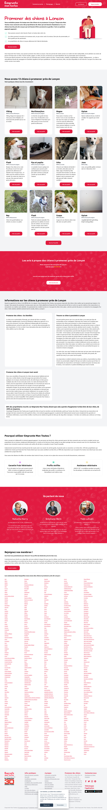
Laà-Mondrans (47, 690)
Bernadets (26, 586)
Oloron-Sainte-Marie (68, 714)
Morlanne (66, 686)
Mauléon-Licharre (68, 635)
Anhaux (6, 620)
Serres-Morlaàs (87, 690)
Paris (75, 788)
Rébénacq (86, 603)
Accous (6, 588)
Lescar (65, 579)
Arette (6, 646)
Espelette (26, 754)
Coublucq (26, 724)
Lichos (65, 592)
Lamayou (46, 724)
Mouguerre (66, 688)
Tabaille (85, 709)
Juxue (45, 688)
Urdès (85, 724)
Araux (6, 631)
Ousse (65, 742)
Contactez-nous (33, 807)
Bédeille (6, 748)
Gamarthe (46, 599)
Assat (6, 688)
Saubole (85, 669)
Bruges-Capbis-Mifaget (29, 645)
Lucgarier (66, 616)
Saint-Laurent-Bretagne (89, 645)
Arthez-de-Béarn (8, 673)
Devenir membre (12, 568)
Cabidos (26, 663)
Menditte (66, 646)
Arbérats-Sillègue (8, 633)
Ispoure (45, 671)
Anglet (6, 616)
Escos (25, 742)
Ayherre (6, 720)
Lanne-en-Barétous (48, 727)
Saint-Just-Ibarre (87, 643)
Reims (79, 792)
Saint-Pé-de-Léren (88, 646)
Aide (26, 786)
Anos (6, 622)
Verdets (85, 741)
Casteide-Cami (27, 678)
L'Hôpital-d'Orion (67, 588)
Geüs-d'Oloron (47, 626)
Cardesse (26, 671)
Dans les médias (49, 784)
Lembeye (46, 757)
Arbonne (6, 635)
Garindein (46, 603)
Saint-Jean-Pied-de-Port (89, 639)
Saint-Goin (86, 631)
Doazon (26, 733)
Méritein (66, 652)
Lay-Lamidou (47, 748)
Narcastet (66, 699)
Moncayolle (66, 669)
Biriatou (26, 614)
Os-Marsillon (66, 731)
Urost (85, 727)
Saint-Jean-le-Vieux (88, 637)
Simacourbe (86, 697)
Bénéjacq (7, 759)
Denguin (26, 729)
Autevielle (7, 714)
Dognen (26, 735)
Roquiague (86, 613)
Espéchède (26, 752)
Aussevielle (7, 709)
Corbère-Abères (27, 720)
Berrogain (26, 588)
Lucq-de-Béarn (67, 618)
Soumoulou (86, 701)
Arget (6, 650)
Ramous (85, 601)
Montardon (66, 680)
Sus (84, 705)
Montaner (66, 678)
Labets (45, 699)
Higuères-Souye (47, 654)
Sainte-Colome (87, 624)
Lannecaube (46, 725)
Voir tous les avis (53, 282)
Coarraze (26, 716)
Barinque (7, 735)
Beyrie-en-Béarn (28, 598)
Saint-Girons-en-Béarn (88, 628)
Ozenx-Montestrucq (68, 744)
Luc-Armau (66, 613)
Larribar (46, 739)
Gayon (45, 613)
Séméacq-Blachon (87, 686)
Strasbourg (73, 794)
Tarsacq (85, 714)
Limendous (66, 594)
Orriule (65, 725)
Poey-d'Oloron (87, 579)
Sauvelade (86, 677)
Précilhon (86, 598)
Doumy (25, 739)
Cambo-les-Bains (27, 667)
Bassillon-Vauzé (8, 739)
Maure (65, 637)
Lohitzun (66, 596)
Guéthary (46, 633)
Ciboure (26, 712)
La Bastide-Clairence (48, 693)
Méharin (66, 641)
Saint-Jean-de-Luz (87, 635)
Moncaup (66, 667)
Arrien (6, 665)
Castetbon (26, 688)
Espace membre (95, 4)
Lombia (65, 598)
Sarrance (86, 667)
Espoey (25, 759)
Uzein (85, 737)
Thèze (85, 716)
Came (25, 669)
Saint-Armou (86, 616)
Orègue (65, 720)
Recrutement (48, 788)
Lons (65, 599)
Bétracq (26, 594)
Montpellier (74, 792)
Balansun (6, 724)
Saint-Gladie (86, 630)
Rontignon (86, 611)
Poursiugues (86, 592)
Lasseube (46, 744)
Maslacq (65, 628)
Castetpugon (27, 695)
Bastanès (6, 742)
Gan (45, 601)
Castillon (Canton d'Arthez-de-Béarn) (32, 697)
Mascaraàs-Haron (67, 626)
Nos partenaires (49, 786)
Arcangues (7, 641)
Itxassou (46, 677)
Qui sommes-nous (50, 777)
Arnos (6, 656)
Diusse (25, 731)
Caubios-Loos (27, 701)
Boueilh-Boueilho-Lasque (29, 631)
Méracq (65, 650)
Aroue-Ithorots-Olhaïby (10, 658)
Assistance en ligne (90, 775)
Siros (85, 699)
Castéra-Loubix (27, 684)
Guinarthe (46, 637)
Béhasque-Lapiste (8, 754)
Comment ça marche (38, 4)
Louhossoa (66, 603)
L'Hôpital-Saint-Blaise (68, 590)
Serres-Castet (87, 688)
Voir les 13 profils (53, 242)
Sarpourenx (86, 665)
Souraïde (86, 703)
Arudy (6, 680)
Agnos (6, 590)
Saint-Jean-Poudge (88, 641)
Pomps (85, 581)
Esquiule (46, 579)
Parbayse (66, 748)
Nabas (65, 697)
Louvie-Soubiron (67, 611)
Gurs (45, 641)
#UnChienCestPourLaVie (32, 792)
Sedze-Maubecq (87, 682)
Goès (45, 628)
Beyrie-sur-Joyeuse (28, 599)
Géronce (46, 620)
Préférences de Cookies (31, 794)
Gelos (45, 614)
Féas (45, 592)
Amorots (6, 607)
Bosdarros (26, 628)
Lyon (78, 788)
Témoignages (49, 4)
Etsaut (45, 588)
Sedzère (85, 684)
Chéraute (26, 710)
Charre (25, 707)
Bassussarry (7, 741)
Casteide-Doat (27, 682)
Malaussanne (66, 624)
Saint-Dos (86, 622)
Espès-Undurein (27, 756)
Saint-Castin (86, 620)
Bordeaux (78, 790)
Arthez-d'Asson (8, 671)
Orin (65, 722)
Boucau (26, 630)
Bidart (25, 605)
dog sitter (77, 775)
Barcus (6, 731)
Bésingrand (26, 592)
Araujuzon (7, 630)
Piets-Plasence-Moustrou (69, 757)
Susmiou (85, 707)
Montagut (66, 677)
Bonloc (25, 620)
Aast (6, 579)
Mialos (65, 656)
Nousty (65, 709)
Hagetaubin (46, 643)
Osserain (66, 737)
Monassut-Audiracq (68, 665)
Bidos (25, 607)
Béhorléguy (7, 756)
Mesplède (66, 654)
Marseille (73, 790)
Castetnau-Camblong (28, 692)
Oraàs (65, 716)
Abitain (6, 584)
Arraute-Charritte (8, 662)
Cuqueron (26, 727)
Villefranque (86, 750)
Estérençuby (47, 581)
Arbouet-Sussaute (8, 637)
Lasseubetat (46, 746)
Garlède (46, 605)
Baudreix (6, 744)
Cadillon (26, 665)
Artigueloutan (8, 675)
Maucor (65, 633)
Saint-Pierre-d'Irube (88, 650)
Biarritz (26, 601)
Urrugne (85, 729)
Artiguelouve (7, 677)
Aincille (6, 598)
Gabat (45, 598)
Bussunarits (26, 656)
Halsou (45, 645)
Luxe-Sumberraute (68, 620)
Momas (65, 662)
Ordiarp (65, 718)
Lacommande (47, 707)
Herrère (46, 652)
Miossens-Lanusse (68, 658)
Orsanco (66, 727)
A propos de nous (23, 807)
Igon (45, 665)
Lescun (65, 581)
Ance (6, 609)
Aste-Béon (7, 692)
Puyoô (85, 599)
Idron (45, 663)
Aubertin (6, 697)
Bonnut (26, 622)
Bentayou (26, 579)
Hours (45, 658)
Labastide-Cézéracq (48, 692)
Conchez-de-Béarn (28, 718)
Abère (6, 581)
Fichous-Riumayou (48, 594)
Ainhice (6, 601)
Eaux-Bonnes (27, 741)
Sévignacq (86, 693)
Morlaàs (65, 684)
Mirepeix (66, 660)
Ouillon (65, 741)
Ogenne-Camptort (68, 710)
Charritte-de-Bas (28, 709)
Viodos (85, 752)
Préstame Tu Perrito (74, 801)
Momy (65, 663)
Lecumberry (46, 750)
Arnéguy (6, 654)
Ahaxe (6, 592)
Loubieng (66, 601)
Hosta (45, 656)
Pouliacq (85, 590)
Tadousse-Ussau (87, 710)
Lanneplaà (46, 729)
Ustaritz (85, 733)
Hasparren (46, 646)
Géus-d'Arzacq (47, 624)
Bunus (25, 648)
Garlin (45, 607)
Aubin (6, 699)
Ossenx (65, 735)
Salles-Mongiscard (87, 656)
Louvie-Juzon (67, 609)
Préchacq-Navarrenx (88, 596)
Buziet (25, 660)
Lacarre (45, 705)
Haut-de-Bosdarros (48, 648)
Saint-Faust (86, 626)
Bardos (6, 733)
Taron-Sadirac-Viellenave (89, 712)
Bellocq (6, 757)
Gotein (45, 631)
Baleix (6, 725)
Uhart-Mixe (86, 720)
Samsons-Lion (87, 662)
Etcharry (46, 586)
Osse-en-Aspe (67, 733)
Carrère (26, 673)
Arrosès (6, 669)
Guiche (45, 635)
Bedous (6, 750)
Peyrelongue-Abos (68, 756)
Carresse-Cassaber (28, 675)
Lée (45, 754)
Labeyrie (46, 701)
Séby (85, 680)
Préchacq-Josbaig (87, 594)
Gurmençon (46, 639)
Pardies (65, 750)
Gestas (45, 622)
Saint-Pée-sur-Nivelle (88, 648)
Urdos (85, 725)
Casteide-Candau (28, 680)
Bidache (26, 603)
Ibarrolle (46, 660)
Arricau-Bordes (8, 663)
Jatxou (45, 682)
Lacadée (46, 703)
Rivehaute (86, 609)
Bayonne (6, 746)
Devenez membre (12, 46)
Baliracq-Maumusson (9, 727)
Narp (65, 701)
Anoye (6, 624)
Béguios (6, 752)
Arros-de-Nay (7, 667)
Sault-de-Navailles (87, 673)
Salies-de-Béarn (87, 654)
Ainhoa (6, 603)
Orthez (65, 729)
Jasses (45, 680)
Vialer (85, 742)
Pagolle (65, 746)
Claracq (26, 714)
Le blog (27, 788)
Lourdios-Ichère (67, 605)
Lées (45, 756)
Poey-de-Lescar (67, 759)
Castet (25, 686)
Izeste (45, 678)
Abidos (6, 583)
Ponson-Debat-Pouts (88, 583)
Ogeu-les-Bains (67, 712)
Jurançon (46, 686)
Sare (85, 663)
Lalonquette (47, 722)
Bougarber (26, 633)
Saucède (85, 671)
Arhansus (7, 652)
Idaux (45, 662)
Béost (25, 581)
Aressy (6, 645)
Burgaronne (27, 650)
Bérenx (26, 583)
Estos (45, 584)
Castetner (26, 693)
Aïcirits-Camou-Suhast (9, 596)
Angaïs (6, 614)
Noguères (66, 707)
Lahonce (46, 714)
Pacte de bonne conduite (32, 775)
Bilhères (26, 611)
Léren (45, 759)
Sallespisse (86, 658)
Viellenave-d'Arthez (88, 744)
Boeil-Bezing (27, 618)
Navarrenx (66, 705)
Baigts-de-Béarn (8, 722)
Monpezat (66, 675)
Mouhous (66, 690)
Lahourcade (46, 718)
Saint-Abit (86, 614)
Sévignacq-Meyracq (88, 695)
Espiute (26, 757)
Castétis (26, 690)
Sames (85, 660)
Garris (45, 611)
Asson (6, 690)
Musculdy (66, 695)
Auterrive (7, 712)
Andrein (6, 613)
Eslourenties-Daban (28, 750)
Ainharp (6, 599)
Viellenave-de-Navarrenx (89, 746)
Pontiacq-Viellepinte (88, 586)
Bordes (25, 626)
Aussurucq (7, 710)
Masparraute (66, 630)
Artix (6, 678)
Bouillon (26, 635)
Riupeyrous (86, 607)
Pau (65, 754)
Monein (65, 673)
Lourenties (66, 607)
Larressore (46, 735)
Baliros (6, 729)
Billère (25, 613)
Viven (85, 754)
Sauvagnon (86, 675)
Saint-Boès (86, 618)
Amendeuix (7, 605)
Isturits (45, 675)
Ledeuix (46, 752)
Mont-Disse (66, 682)
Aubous (6, 701)
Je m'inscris (81, 4)
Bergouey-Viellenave (28, 584)
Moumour (66, 692)
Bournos (26, 641)
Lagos (45, 712)
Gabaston (46, 596)
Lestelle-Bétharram (68, 586)
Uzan (85, 735)
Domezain (26, 737)
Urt (84, 731)
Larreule (46, 737)
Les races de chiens (30, 790)
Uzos (85, 739)
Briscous (26, 643)
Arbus (6, 639)
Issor (45, 673)
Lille (69, 792)
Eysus (45, 590)
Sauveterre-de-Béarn (88, 678)
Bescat (25, 590)
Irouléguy (46, 669)
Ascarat (6, 686)
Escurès (26, 748)
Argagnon (7, 648)
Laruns (45, 741)
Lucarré (65, 614)
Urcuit (85, 722)
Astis (6, 693)
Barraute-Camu (8, 737)
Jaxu (45, 684)
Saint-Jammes (87, 633)
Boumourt (26, 637)
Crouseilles (26, 725)
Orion (65, 724)
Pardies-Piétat (67, 752)
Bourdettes (26, 639)
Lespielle (66, 583)
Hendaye (46, 650)
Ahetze (6, 594)
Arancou (6, 628)
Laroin (45, 733)
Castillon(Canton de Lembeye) (30, 699)
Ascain (6, 684)
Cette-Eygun (27, 705)
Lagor (45, 710)
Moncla (65, 671)
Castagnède (26, 677)
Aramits (6, 626)
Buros (25, 652)
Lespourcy (66, 584)
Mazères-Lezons (67, 639)
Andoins (6, 611)
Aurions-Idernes (8, 707)
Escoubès (26, 746)
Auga (6, 705)
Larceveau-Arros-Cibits (49, 731)
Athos (6, 695)
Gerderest (46, 616)
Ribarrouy (86, 605)
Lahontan (46, 716)
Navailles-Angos (67, 703)
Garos (45, 609)
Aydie (6, 716)
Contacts (87, 777)
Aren (6, 643)
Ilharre (45, 667)
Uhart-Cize (86, 718)
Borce (25, 624)
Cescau (25, 703)
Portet (85, 588)
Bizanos (26, 616)
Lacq (45, 709)
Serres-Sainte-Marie (88, 692)
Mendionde (66, 645)
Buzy (25, 662)
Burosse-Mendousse (28, 654)
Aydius (6, 718)
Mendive (66, 648)
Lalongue (46, 720)
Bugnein (26, 646)
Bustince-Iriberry (28, 658)
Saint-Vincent (87, 652)
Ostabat (65, 739)
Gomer (45, 630)
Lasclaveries (46, 742)
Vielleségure (86, 748)
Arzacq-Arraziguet (9, 682)
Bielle (25, 609)
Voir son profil (16, 131)
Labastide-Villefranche (49, 697)
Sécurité (58, 4)
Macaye (65, 622)
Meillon (65, 643)
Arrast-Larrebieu (8, 660)
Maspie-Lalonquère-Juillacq (70, 631)
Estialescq (46, 583)
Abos (6, 586)
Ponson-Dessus (87, 584)
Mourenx (66, 693)
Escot (25, 744)
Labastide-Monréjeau (48, 695)
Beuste (25, 596)
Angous (6, 618)
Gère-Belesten (47, 618)
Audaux (6, 703)
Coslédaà (26, 722)
